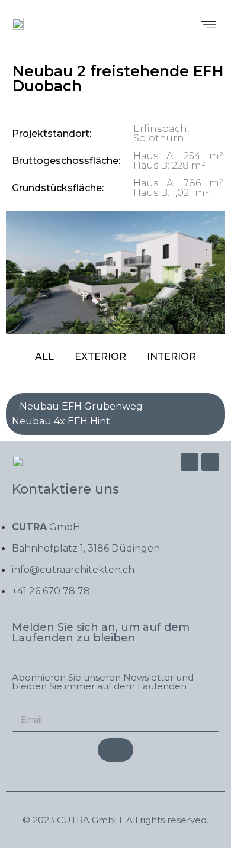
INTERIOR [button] (171, 356)
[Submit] (115, 750)
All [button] (44, 356)
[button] (208, 23)
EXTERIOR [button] (100, 356)
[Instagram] (189, 462)
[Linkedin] (210, 462)
